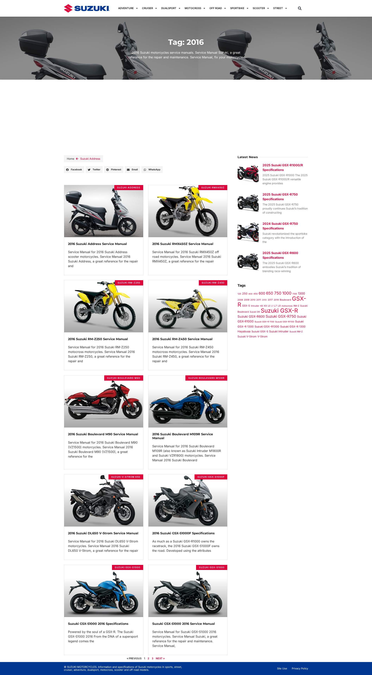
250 (244, 293)
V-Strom (262, 336)
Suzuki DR (255, 311)
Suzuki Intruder (278, 331)
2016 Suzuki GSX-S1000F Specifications (183, 533)
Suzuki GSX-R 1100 (264, 321)
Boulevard (285, 299)
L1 (272, 306)
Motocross (193, 8)
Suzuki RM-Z (296, 331)
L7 (275, 305)
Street (278, 8)
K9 (265, 305)
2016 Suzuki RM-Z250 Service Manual (98, 339)
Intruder (255, 305)
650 (269, 293)
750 (277, 293)
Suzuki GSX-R (279, 310)
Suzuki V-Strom (247, 336)
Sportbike (237, 8)
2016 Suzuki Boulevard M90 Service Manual (103, 434)
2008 (240, 299)
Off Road (215, 8)
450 (255, 293)
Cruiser (147, 8)
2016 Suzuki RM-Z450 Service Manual (182, 339)
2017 (270, 299)
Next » (160, 658)
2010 (252, 299)
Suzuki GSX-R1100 (284, 321)
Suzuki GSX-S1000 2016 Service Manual (183, 624)
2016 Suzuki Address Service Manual (97, 244)
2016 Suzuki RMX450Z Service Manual (182, 244)
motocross (287, 305)
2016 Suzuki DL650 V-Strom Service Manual (103, 533)
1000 (286, 293)
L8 (279, 305)
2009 (246, 299)
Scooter (259, 8)
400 (250, 294)
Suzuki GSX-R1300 (267, 326)
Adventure (126, 8)
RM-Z (296, 305)
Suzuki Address (90, 158)
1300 (301, 293)
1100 (294, 293)
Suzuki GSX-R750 (281, 316)
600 (262, 293)
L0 (269, 305)
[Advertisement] (186, 109)
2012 (264, 300)
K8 (261, 305)
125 (239, 293)
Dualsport (168, 8)
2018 (276, 299)
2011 (258, 299)
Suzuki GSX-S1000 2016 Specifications (98, 624)
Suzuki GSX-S (259, 331)
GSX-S (246, 305)
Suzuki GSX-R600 (251, 316)
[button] (300, 8)
